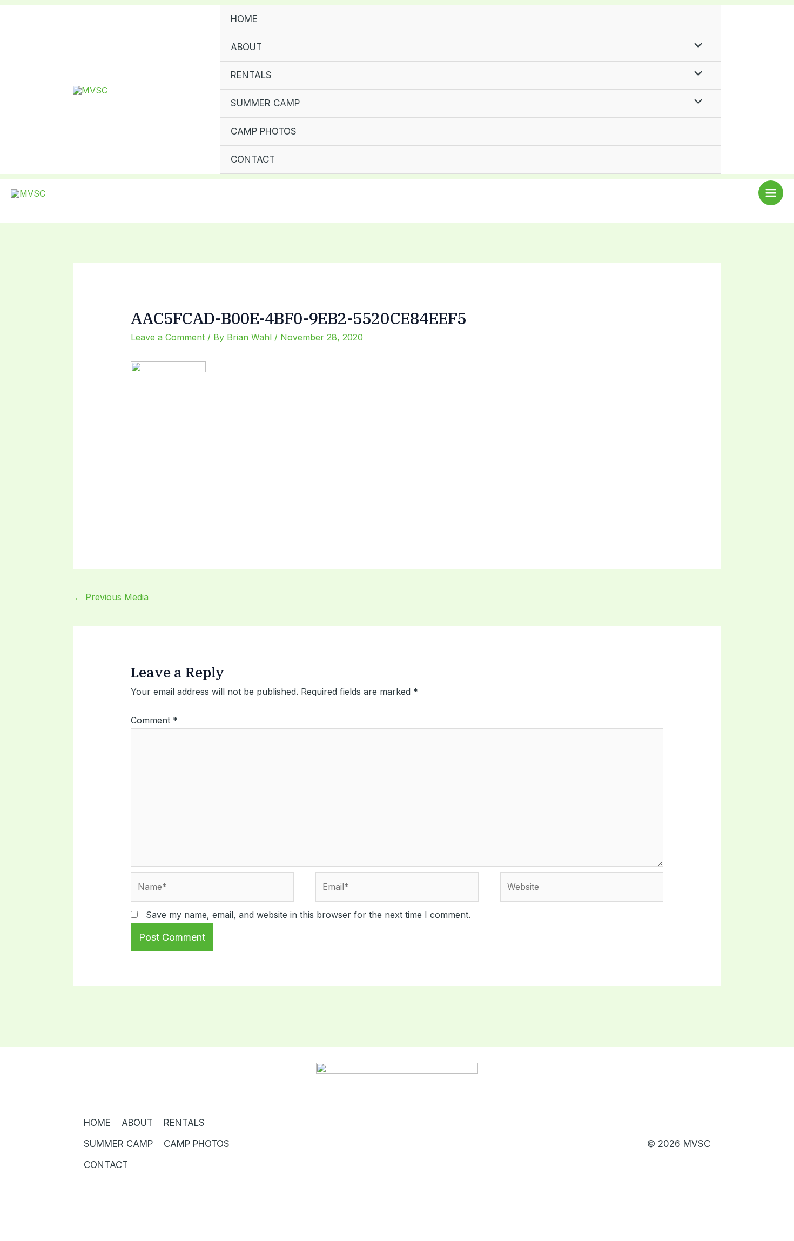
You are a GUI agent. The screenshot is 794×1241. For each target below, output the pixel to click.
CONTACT (253, 159)
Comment (154, 720)
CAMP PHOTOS (264, 131)
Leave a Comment (168, 337)
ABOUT (246, 47)
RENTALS (251, 75)
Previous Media (111, 597)
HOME (244, 19)
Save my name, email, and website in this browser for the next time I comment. (308, 914)
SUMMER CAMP (265, 103)
